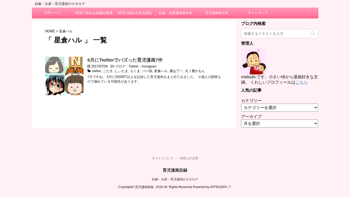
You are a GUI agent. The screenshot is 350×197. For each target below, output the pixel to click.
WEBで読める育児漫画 (134, 13)
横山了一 (176, 71)
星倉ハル (161, 71)
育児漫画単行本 (216, 13)
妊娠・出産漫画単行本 (175, 13)
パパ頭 (147, 71)
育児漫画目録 (175, 170)
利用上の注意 (189, 158)
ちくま (135, 71)
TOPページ (52, 13)
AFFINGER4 (218, 187)
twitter (96, 71)
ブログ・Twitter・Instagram (136, 66)
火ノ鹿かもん (195, 71)
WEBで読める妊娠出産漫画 (93, 14)
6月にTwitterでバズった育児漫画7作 (125, 60)
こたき (108, 71)
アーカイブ (251, 116)
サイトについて (162, 158)
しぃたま (121, 71)
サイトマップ (258, 13)
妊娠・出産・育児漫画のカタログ (175, 179)
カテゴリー (251, 100)
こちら (301, 82)
